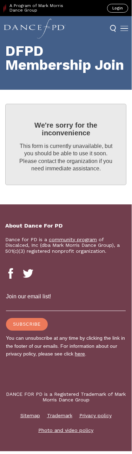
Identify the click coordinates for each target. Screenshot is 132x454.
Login (117, 8)
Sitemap (30, 415)
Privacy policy (95, 415)
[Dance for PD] (35, 28)
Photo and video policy (65, 430)
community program (73, 239)
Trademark (59, 415)
